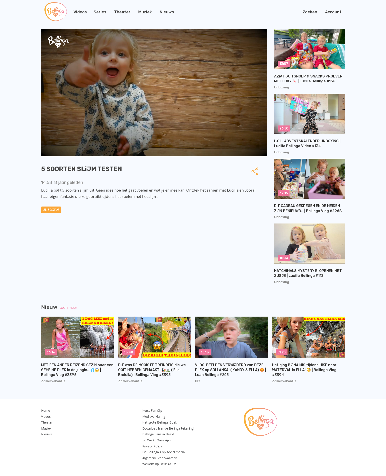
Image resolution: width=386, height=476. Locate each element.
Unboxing (51, 209)
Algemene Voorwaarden (159, 458)
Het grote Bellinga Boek (159, 422)
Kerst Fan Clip (152, 410)
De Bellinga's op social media (163, 452)
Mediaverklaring (153, 416)
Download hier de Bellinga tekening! (168, 428)
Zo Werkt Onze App (156, 440)
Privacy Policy (152, 446)
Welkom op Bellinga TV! (159, 464)
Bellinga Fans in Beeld (158, 434)
